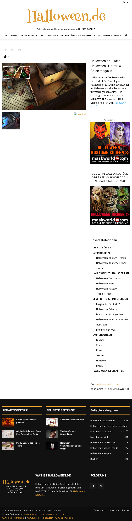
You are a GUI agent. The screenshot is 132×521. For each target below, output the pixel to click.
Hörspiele (101, 360)
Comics (100, 345)
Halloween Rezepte (107, 288)
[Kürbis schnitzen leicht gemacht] (8, 422)
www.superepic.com (34, 514)
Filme (99, 350)
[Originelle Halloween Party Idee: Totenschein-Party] (8, 434)
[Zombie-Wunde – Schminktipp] (52, 434)
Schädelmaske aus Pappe (72, 419)
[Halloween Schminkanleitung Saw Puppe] (52, 446)
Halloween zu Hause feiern (110, 273)
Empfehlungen (102, 334)
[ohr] (44, 108)
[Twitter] (128, 2)
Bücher (100, 340)
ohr (12, 49)
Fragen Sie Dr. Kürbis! (108, 304)
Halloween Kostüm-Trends (111, 257)
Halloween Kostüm (108, 384)
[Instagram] (124, 2)
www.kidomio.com (64, 517)
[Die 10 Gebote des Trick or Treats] (8, 446)
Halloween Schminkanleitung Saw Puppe (70, 446)
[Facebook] (120, 2)
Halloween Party (105, 283)
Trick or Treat (103, 293)
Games (100, 355)
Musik (99, 365)
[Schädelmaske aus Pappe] (52, 422)
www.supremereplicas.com (40, 517)
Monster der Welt (106, 329)
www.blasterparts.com (13, 517)
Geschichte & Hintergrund (110, 298)
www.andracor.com (55, 514)
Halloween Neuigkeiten (108, 370)
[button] (126, 35)
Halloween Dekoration (108, 278)
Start (4, 49)
